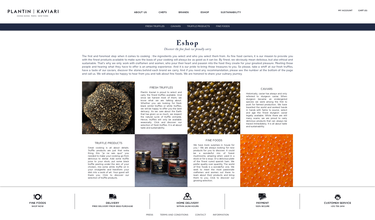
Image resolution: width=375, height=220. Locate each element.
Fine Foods (223, 26)
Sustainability (231, 12)
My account (345, 10)
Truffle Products (198, 26)
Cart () (362, 10)
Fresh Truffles (154, 26)
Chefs (163, 12)
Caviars (176, 26)
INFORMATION (221, 215)
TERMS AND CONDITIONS (174, 215)
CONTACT (200, 215)
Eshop (205, 12)
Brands (184, 12)
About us (140, 12)
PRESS (149, 215)
